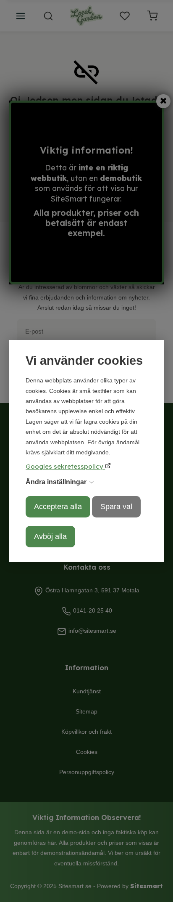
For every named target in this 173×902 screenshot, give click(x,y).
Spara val (116, 506)
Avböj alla (50, 536)
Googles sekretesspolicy (65, 466)
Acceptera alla (58, 506)
